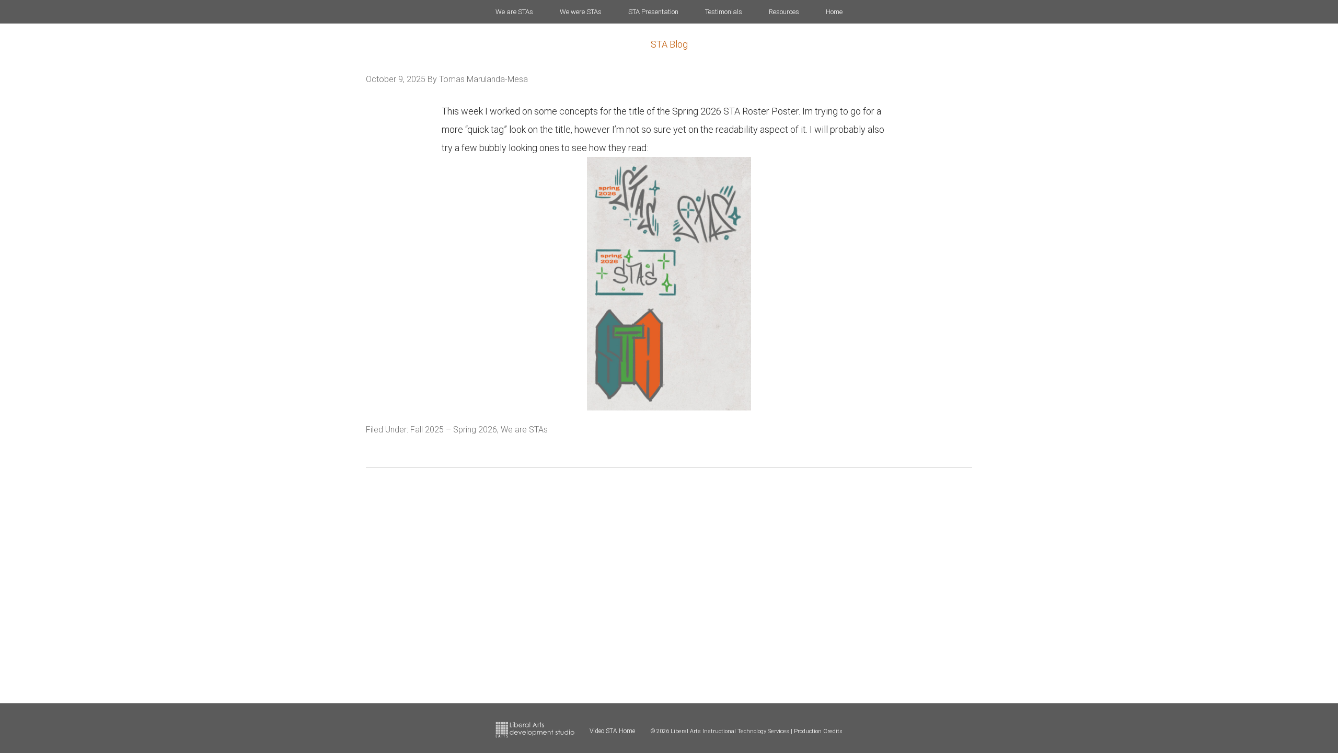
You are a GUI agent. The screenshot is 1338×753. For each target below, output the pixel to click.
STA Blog (669, 44)
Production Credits (818, 731)
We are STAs (524, 430)
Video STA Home (612, 731)
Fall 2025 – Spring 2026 (453, 430)
